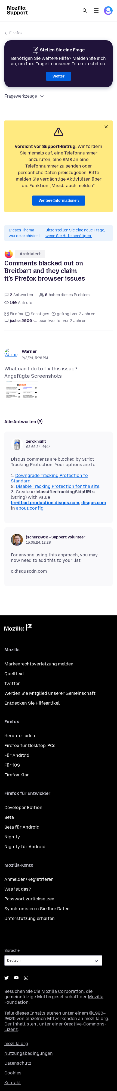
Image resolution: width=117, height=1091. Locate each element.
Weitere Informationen (59, 200)
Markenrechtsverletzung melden (38, 664)
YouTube (16, 978)
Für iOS (12, 765)
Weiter (58, 76)
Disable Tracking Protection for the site (57, 486)
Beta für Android (21, 827)
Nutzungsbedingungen (28, 1053)
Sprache (12, 950)
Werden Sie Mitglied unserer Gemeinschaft (50, 693)
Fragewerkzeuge (20, 96)
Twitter (12, 683)
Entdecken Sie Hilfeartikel (32, 703)
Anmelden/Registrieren (29, 879)
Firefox (16, 33)
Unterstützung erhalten (29, 918)
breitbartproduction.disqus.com (45, 502)
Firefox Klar (16, 774)
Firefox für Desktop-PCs (30, 745)
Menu (96, 10)
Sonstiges (40, 314)
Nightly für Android (24, 846)
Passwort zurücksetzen (29, 898)
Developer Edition (23, 807)
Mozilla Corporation (62, 991)
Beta (9, 817)
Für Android (16, 755)
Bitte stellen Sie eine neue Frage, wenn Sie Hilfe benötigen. (75, 233)
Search (85, 10)
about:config (30, 508)
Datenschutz (17, 1063)
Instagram (26, 978)
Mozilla (18, 628)
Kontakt (12, 1082)
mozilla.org (16, 1043)
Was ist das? (17, 889)
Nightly (12, 836)
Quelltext (14, 673)
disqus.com (93, 502)
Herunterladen (19, 735)
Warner (29, 351)
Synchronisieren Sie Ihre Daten (37, 908)
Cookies (12, 1072)
